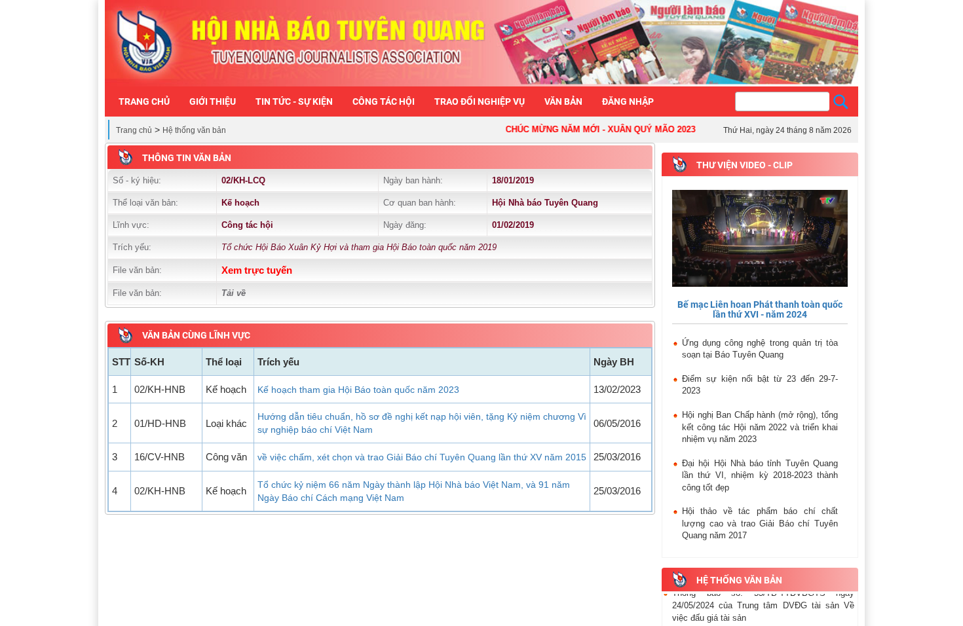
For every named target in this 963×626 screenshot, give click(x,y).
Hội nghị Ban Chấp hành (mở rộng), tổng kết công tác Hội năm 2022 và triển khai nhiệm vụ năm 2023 (760, 427)
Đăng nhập (628, 101)
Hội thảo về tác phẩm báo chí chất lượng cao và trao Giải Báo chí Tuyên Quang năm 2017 (760, 523)
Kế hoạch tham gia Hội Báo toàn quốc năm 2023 (358, 389)
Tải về (233, 293)
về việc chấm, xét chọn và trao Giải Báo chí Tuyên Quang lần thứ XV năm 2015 (421, 457)
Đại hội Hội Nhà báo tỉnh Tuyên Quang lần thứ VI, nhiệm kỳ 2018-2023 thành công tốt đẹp (760, 475)
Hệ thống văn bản (194, 130)
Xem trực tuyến (256, 270)
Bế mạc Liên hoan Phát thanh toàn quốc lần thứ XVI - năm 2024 (759, 309)
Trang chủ (134, 130)
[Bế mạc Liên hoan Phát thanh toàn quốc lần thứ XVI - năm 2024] (760, 239)
